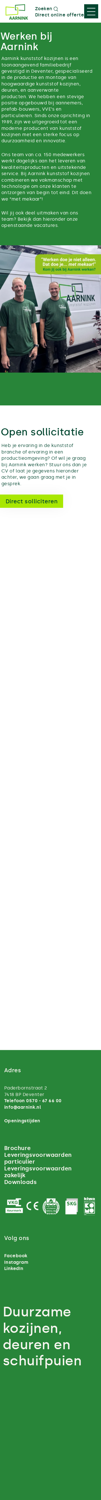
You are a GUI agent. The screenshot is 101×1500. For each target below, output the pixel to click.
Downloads (20, 1182)
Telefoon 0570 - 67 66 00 (33, 1100)
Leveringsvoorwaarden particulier (38, 1158)
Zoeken (44, 8)
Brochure (17, 1148)
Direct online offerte (59, 15)
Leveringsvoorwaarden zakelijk (38, 1172)
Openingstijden (22, 1120)
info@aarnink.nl (22, 1107)
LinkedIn (14, 1268)
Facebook (15, 1255)
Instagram (16, 1262)
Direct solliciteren (32, 501)
